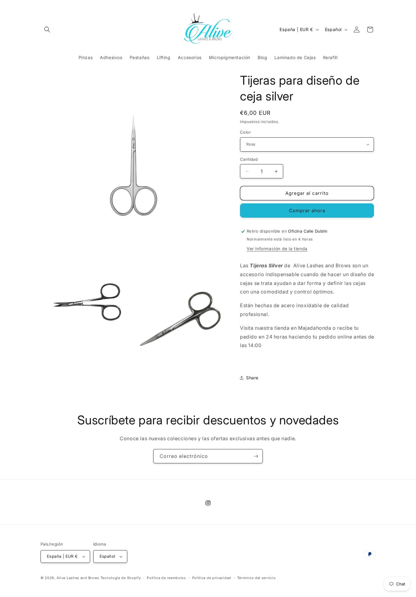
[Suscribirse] (256, 456)
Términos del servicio (256, 578)
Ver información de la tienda (277, 248)
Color (245, 132)
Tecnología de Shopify (120, 578)
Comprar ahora (307, 210)
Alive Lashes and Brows (78, 578)
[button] (47, 29)
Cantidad (249, 159)
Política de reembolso (166, 578)
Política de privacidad (211, 578)
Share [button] (252, 377)
